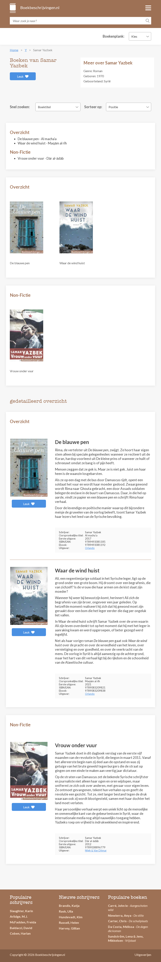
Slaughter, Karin (21, 911)
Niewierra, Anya (119, 915)
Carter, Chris (117, 921)
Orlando (90, 548)
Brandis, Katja (69, 905)
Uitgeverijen (142, 954)
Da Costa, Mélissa (121, 927)
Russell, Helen (69, 922)
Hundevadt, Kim (70, 917)
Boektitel (44, 107)
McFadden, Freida (23, 922)
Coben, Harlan (20, 933)
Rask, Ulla (66, 911)
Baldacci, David (21, 928)
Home (14, 50)
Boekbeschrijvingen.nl (39, 7)
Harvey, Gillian (69, 928)
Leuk (20, 76)
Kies (134, 36)
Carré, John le (118, 905)
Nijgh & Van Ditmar (96, 850)
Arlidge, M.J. (19, 916)
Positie (113, 107)
